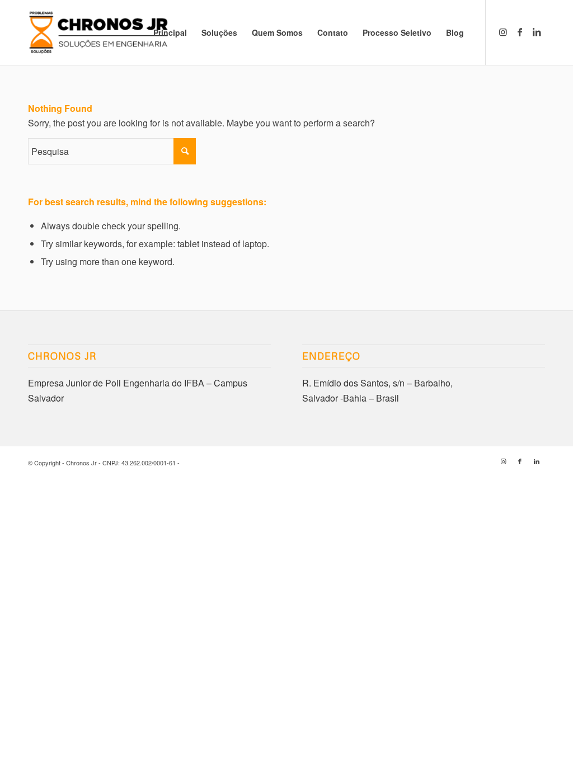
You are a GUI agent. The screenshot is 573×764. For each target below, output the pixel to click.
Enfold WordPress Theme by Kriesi (228, 462)
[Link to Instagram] (503, 31)
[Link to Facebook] (519, 31)
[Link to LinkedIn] (536, 31)
